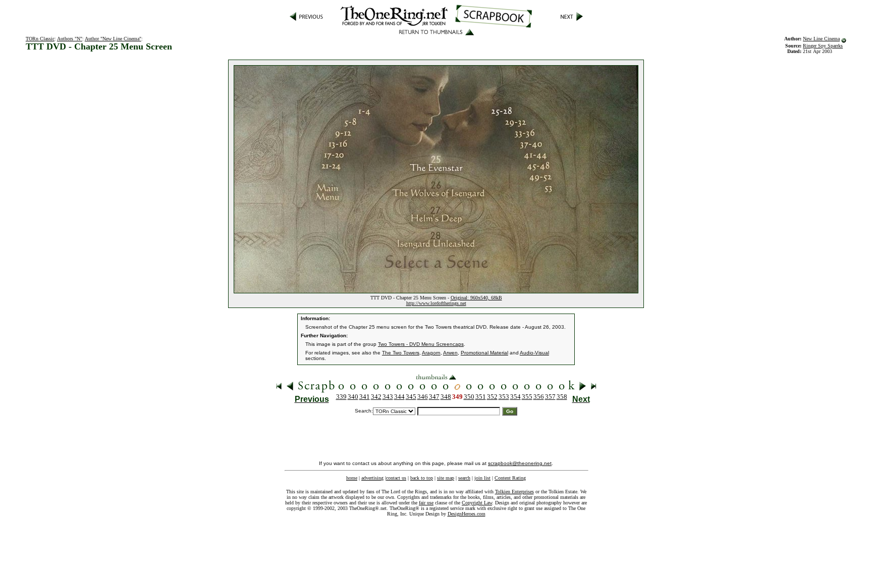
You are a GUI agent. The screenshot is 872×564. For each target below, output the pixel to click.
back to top (421, 478)
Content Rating (510, 478)
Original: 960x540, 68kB (476, 297)
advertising (372, 478)
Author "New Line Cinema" (113, 38)
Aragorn (431, 352)
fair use (426, 502)
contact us (396, 478)
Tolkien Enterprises (514, 491)
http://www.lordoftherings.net (436, 303)
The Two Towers (400, 352)
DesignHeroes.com (466, 514)
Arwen (450, 352)
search (464, 478)
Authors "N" (69, 38)
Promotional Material (484, 352)
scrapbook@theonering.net (520, 463)
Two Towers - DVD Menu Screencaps (421, 344)
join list (482, 478)
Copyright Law (477, 502)
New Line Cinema (821, 38)
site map (445, 478)
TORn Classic (40, 38)
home (351, 478)
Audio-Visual (534, 352)
